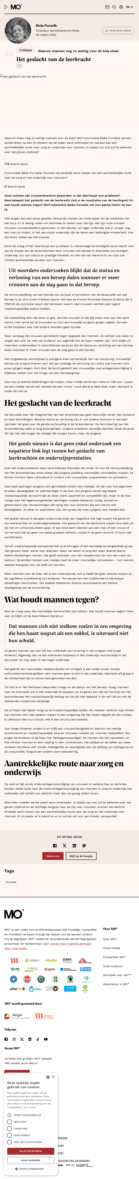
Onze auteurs (112, 966)
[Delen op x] (65, 846)
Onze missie (111, 948)
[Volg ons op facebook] (6, 1039)
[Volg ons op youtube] (46, 1039)
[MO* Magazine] (16, 6)
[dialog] (31, 1124)
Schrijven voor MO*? (117, 975)
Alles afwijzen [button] (30, 1160)
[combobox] (48, 1077)
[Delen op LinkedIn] (74, 846)
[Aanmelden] (121, 7)
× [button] (53, 1077)
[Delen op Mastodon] (84, 846)
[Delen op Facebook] (55, 846)
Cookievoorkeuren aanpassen (69, 1160)
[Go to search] (114, 7)
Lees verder (29, 1107)
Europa (11, 882)
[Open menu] (6, 7)
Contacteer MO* (114, 957)
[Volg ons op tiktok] (38, 1039)
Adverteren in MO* (116, 984)
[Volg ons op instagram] (14, 1039)
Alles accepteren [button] (31, 1151)
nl (128, 7)
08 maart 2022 (57, 30)
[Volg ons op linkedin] (30, 1039)
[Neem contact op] (107, 7)
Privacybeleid (58, 1137)
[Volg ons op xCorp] (22, 1039)
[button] (30, 1169)
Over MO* (110, 939)
